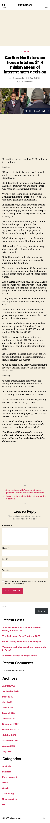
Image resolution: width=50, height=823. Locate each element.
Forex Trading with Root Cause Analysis (21, 641)
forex (5, 782)
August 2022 (8, 746)
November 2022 (10, 729)
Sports (5, 788)
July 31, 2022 (35, 78)
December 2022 (10, 724)
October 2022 (9, 735)
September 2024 (10, 691)
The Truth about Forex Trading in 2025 (21, 636)
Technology (8, 793)
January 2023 (9, 718)
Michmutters (25, 5)
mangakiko (19, 78)
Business (24, 52)
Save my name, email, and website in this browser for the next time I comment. (25, 582)
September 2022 (10, 740)
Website (5, 570)
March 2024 (8, 697)
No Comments (26, 82)
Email (5, 559)
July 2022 (7, 751)
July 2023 (7, 702)
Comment (7, 526)
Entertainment (9, 777)
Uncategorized (9, 799)
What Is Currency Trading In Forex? (19, 655)
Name (5, 548)
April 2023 (7, 707)
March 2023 (8, 713)
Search (5, 606)
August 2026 (8, 686)
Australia (7, 766)
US (3, 804)
